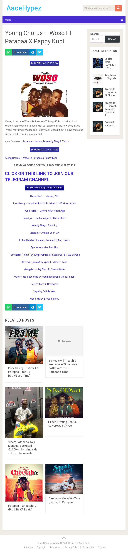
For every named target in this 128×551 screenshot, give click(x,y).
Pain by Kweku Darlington (44, 284)
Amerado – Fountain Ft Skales (111, 92)
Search (94, 33)
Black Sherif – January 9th (44, 196)
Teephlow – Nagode (110, 77)
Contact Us (88, 547)
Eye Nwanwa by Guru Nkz (44, 247)
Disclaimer (55, 547)
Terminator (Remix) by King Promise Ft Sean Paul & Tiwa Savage (44, 254)
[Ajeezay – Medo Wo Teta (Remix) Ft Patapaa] (64, 479)
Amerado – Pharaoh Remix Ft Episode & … (111, 109)
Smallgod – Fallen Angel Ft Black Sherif (44, 218)
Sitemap (102, 547)
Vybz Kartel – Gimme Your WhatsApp (44, 210)
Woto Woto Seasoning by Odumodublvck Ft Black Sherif (45, 276)
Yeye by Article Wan (44, 291)
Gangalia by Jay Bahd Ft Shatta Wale (44, 269)
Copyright (41, 547)
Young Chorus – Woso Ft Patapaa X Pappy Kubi (31, 157)
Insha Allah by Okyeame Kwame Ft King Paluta (44, 240)
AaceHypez (24, 8)
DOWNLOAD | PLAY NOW (46, 63)
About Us (28, 547)
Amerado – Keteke (110, 124)
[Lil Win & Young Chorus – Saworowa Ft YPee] (64, 402)
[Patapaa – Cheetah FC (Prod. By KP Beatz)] (24, 483)
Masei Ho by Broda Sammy (44, 298)
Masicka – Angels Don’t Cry (44, 232)
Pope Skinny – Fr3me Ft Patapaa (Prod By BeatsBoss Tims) (23, 371)
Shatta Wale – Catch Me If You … (110, 63)
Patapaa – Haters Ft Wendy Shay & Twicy (45, 141)
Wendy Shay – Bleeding (44, 225)
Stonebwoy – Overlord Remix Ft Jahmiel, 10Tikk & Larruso (44, 203)
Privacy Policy (72, 547)
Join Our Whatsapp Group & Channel (44, 187)
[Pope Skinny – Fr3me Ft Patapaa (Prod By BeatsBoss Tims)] (24, 345)
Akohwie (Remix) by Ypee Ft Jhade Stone (44, 262)
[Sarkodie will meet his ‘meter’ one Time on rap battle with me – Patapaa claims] (64, 341)
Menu (8, 19)
